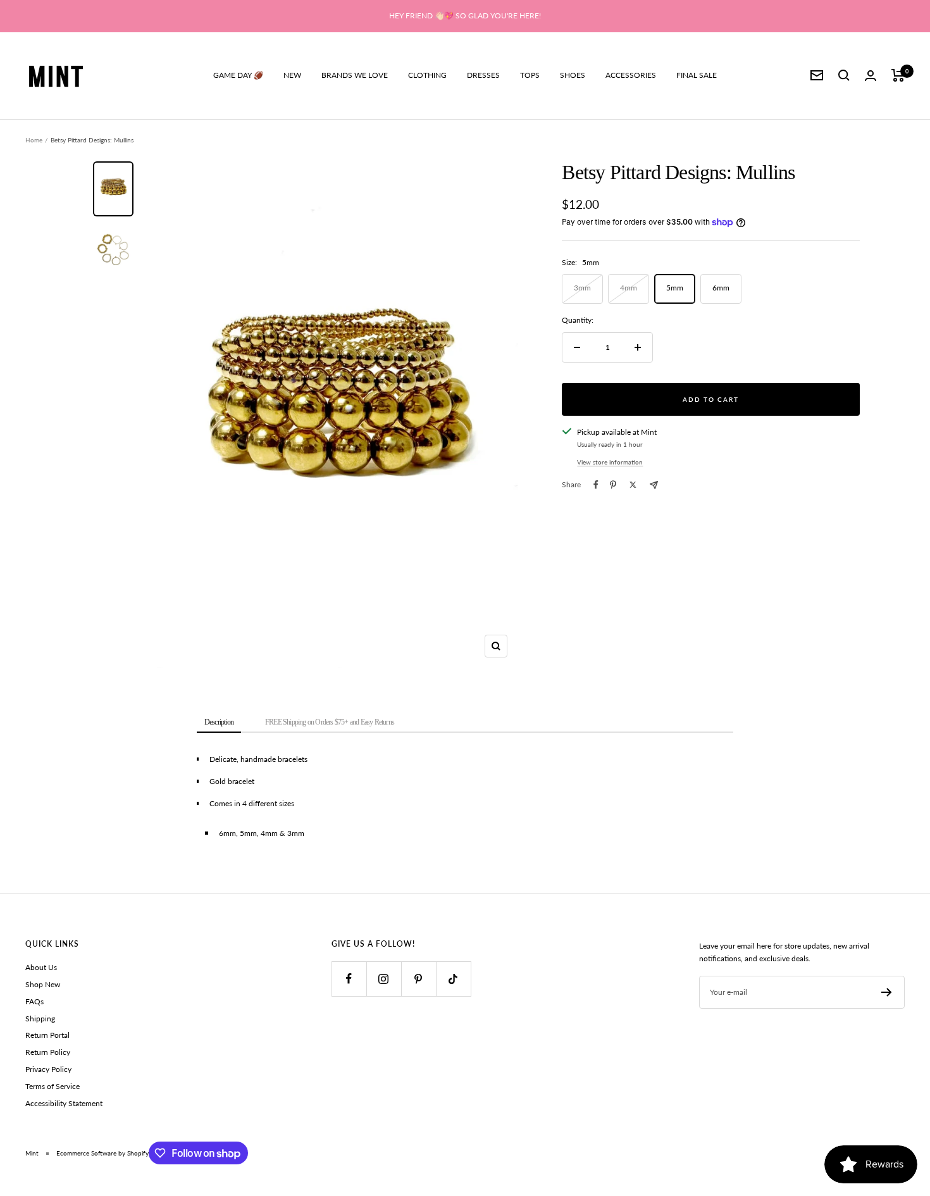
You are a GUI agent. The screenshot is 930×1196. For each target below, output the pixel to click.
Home (33, 140)
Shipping (40, 1018)
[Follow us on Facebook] (349, 978)
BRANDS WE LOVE (354, 75)
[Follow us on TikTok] (453, 978)
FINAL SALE (696, 75)
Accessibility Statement (63, 1103)
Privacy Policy (48, 1069)
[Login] (870, 75)
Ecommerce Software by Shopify (102, 1153)
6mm (720, 287)
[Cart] (898, 75)
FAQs (34, 1001)
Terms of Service (52, 1086)
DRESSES (483, 75)
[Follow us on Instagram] (383, 978)
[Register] (886, 992)
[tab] (219, 723)
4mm (628, 287)
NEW (292, 75)
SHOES (572, 75)
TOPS (530, 75)
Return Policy (47, 1052)
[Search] (844, 75)
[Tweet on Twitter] (633, 484)
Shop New (42, 984)
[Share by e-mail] (654, 485)
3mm (582, 287)
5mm (674, 287)
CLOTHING (427, 75)
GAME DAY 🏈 (238, 75)
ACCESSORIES (630, 75)
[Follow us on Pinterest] (418, 978)
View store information (610, 462)
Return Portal (47, 1035)
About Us (41, 967)
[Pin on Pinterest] (613, 484)
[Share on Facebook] (595, 484)
